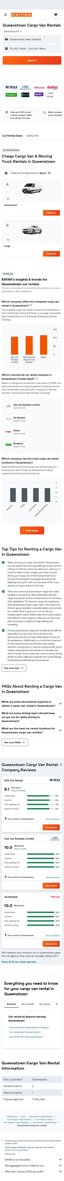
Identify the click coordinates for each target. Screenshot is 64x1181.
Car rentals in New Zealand (19, 1119)
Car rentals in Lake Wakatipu (16, 1122)
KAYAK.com (12, 1116)
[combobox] (13, 31)
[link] (32, 530)
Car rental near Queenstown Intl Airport (29, 1027)
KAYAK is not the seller (17, 1159)
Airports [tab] (11, 1004)
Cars (23, 1116)
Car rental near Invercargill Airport (26, 1036)
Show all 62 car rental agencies (19, 961)
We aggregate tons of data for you (24, 1165)
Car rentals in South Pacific (41, 1116)
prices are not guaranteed (16, 1150)
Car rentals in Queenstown (45, 1122)
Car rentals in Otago (44, 1119)
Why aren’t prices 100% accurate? (24, 1171)
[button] (5, 14)
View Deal (51, 212)
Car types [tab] (44, 1004)
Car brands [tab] (27, 1004)
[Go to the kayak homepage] (21, 15)
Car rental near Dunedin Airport (25, 1032)
